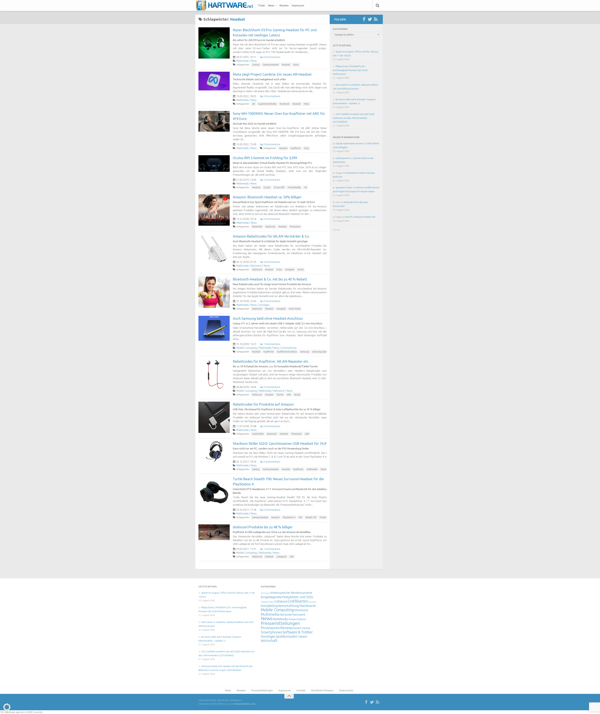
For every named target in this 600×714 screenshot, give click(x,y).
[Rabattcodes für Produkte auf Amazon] (214, 417)
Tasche (280, 394)
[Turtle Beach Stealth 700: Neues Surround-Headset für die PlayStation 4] (214, 492)
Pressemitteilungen (280, 623)
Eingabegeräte (271, 597)
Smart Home (294, 308)
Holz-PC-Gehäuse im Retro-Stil (360, 217)
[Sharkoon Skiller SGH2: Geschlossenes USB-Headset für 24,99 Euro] (214, 452)
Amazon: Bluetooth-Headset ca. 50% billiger (267, 197)
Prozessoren (270, 628)
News (271, 5)
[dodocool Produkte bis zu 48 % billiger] (214, 532)
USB (307, 434)
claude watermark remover (349, 143)
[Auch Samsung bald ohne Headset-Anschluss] (214, 328)
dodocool (270, 226)
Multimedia (242, 60)
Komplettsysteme (273, 605)
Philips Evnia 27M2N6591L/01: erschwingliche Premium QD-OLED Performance (350, 70)
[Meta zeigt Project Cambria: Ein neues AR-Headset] (214, 81)
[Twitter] (370, 19)
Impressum (298, 5)
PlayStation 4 (289, 517)
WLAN (300, 269)
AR (253, 104)
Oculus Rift (279, 187)
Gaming (255, 64)
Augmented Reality (267, 104)
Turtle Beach (326, 517)
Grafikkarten (298, 601)
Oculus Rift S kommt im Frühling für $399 (265, 158)
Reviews (284, 5)
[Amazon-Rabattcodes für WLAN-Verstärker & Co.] (214, 249)
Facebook (284, 104)
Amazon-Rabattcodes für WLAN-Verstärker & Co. (271, 236)
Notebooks (280, 619)
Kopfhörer (296, 148)
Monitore (301, 610)
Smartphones (289, 347)
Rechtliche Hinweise (322, 690)
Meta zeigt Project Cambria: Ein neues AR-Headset (272, 74)
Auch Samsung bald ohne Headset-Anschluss (268, 318)
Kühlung (293, 605)
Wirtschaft (269, 640)
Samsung (304, 351)
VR (305, 187)
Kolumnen (312, 602)
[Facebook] (364, 19)
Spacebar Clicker (344, 187)
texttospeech (343, 158)
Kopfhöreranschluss (287, 351)
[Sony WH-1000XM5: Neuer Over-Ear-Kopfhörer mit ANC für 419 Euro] (214, 121)
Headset (286, 64)
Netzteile (286, 614)
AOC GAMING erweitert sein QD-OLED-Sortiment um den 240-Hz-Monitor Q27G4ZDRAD (354, 118)
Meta (306, 104)
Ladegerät (281, 556)
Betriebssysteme (301, 592)
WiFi (289, 394)
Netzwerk (256, 265)
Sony (306, 148)
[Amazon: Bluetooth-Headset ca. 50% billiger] (214, 210)
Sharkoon (325, 469)
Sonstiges (264, 304)
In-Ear (279, 269)
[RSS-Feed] (375, 19)
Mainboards (307, 605)
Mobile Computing (246, 347)
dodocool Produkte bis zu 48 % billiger (263, 527)
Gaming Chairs (267, 602)
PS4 (300, 517)
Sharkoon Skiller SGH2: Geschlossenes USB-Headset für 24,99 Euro (284, 443)
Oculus (267, 187)
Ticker (261, 5)
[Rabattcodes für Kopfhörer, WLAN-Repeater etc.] (214, 374)
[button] (7, 707)
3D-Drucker (265, 593)
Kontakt (301, 690)
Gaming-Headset (271, 64)
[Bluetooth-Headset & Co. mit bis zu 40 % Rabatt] (214, 292)
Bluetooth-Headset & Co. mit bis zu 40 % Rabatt (270, 279)
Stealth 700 (310, 517)
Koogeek (289, 269)
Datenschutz (346, 690)
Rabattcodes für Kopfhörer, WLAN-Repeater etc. (271, 361)
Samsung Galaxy (320, 351)
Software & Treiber (297, 632)
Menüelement (225, 5)
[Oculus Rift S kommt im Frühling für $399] (214, 163)
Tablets (302, 636)
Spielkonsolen (287, 636)
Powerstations (297, 619)
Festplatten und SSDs (297, 597)
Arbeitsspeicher (280, 592)
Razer (296, 64)
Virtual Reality (294, 187)
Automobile (258, 434)
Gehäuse (280, 601)
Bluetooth (257, 226)
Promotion (295, 226)
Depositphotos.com (245, 703)
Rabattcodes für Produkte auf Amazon (263, 404)
